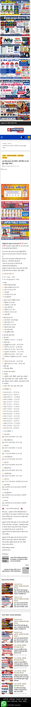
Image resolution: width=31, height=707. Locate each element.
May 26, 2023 (15, 166)
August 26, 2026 (19, 655)
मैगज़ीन (24, 701)
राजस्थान (18, 699)
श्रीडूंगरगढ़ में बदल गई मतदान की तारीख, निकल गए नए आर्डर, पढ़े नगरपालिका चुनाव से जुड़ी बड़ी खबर (21, 677)
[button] (2, 137)
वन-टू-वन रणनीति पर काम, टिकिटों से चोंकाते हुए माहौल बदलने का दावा (20, 651)
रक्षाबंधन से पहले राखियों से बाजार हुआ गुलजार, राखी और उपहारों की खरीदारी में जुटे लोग (21, 664)
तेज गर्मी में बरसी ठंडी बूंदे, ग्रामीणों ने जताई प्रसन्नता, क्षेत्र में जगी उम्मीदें (20, 690)
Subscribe (29, 137)
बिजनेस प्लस (14, 701)
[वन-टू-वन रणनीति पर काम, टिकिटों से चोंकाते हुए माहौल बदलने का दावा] (7, 649)
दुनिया (25, 699)
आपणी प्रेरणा (7, 701)
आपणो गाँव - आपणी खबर (11, 155)
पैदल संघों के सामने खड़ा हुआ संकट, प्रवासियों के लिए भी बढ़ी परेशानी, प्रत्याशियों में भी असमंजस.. (21, 592)
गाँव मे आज (5, 157)
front (4, 155)
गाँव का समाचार (20, 155)
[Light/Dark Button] (22, 137)
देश (22, 699)
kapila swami (6, 166)
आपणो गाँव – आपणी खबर (9, 699)
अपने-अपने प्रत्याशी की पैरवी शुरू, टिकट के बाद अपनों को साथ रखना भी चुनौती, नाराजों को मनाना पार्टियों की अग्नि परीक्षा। (21, 606)
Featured (16, 584)
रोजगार (20, 701)
